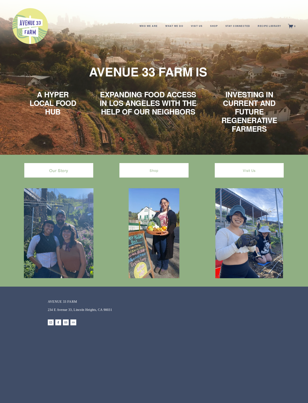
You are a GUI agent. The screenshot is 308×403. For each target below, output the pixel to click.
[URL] (73, 322)
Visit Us (249, 170)
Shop (214, 25)
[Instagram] (51, 322)
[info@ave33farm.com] (66, 322)
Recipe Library (269, 25)
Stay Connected (237, 25)
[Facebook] (58, 322)
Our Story (58, 170)
